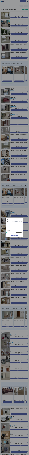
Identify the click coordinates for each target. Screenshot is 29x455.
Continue (14, 235)
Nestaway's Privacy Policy (19, 232)
